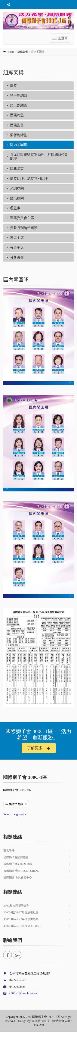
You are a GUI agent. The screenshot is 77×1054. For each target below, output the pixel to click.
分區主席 (17, 247)
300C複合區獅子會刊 (16, 905)
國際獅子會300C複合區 (17, 864)
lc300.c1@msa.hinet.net (23, 993)
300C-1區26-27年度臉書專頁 (20, 919)
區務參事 (17, 169)
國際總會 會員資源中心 (17, 877)
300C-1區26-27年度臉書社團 (20, 912)
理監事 (15, 208)
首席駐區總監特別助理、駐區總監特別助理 (39, 156)
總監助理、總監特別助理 (29, 178)
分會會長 (17, 257)
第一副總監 (18, 95)
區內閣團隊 (18, 145)
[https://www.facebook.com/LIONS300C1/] (7, 955)
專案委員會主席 (22, 218)
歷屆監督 (17, 125)
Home (11, 51)
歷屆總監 (17, 115)
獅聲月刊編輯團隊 (23, 228)
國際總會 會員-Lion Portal (21, 870)
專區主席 (17, 238)
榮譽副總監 (18, 135)
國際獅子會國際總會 (15, 857)
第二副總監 (18, 105)
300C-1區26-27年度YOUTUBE (21, 926)
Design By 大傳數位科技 (33, 1021)
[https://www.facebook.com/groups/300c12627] (17, 955)
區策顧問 (17, 198)
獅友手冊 (9, 850)
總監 (13, 85)
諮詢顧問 (17, 188)
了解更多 (35, 748)
